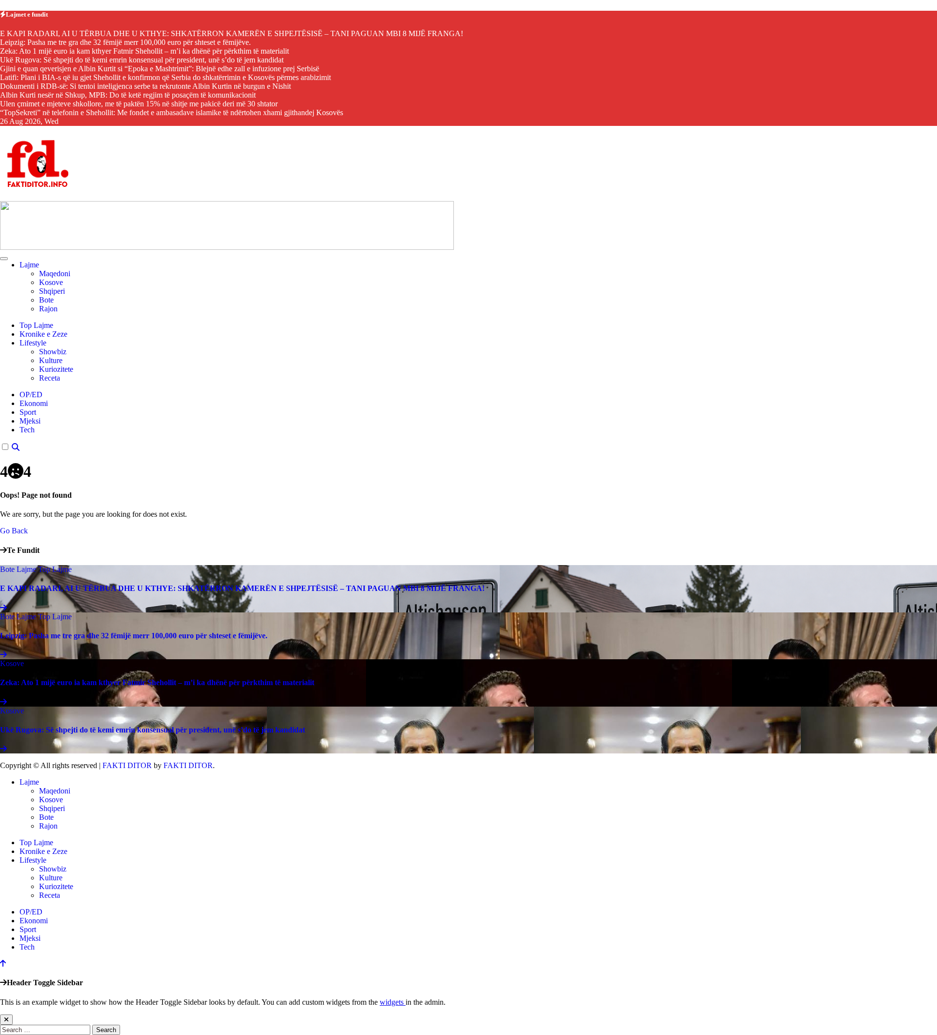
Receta (49, 378)
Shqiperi (52, 291)
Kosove (51, 282)
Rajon (48, 308)
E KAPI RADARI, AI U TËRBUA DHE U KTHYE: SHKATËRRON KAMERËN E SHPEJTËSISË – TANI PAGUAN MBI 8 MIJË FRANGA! (242, 588)
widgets (393, 1002)
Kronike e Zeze (43, 334)
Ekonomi (34, 403)
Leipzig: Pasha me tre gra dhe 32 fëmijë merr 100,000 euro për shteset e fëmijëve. (133, 635)
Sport (28, 412)
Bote (46, 300)
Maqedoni (54, 273)
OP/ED (31, 394)
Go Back (14, 531)
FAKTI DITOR (127, 765)
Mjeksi (30, 421)
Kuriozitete (56, 369)
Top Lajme (36, 325)
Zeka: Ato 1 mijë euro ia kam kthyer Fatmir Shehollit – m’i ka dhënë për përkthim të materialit (157, 682)
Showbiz (52, 351)
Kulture (50, 360)
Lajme (29, 265)
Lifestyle (33, 343)
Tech (27, 430)
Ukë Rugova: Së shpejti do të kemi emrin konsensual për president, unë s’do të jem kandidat (152, 730)
